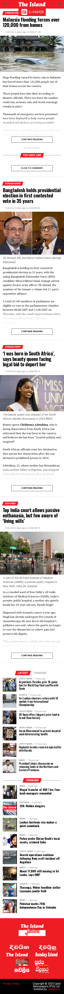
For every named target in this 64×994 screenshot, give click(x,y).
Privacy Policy (11, 983)
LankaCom (53, 989)
